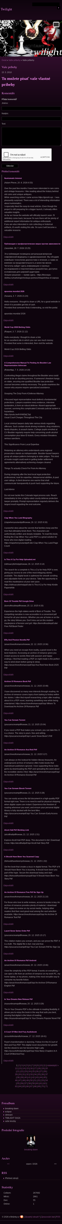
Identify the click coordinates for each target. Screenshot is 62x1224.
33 (31, 1074)
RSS (58, 1217)
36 (43, 1074)
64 (20, 1086)
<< (8, 1164)
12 (16, 1068)
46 (16, 1080)
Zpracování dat (48, 1217)
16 (31, 1068)
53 (43, 1080)
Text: (4, 124)
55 (18, 1083)
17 (35, 1068)
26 (37, 1071)
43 (37, 1077)
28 (45, 1071)
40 (26, 1077)
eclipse (8, 1112)
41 (29, 1077)
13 (20, 1068)
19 (43, 1068)
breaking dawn (12, 1108)
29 (16, 1074)
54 (46, 1080)
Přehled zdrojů (11, 1178)
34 (35, 1074)
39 (22, 1077)
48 (24, 1080)
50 (31, 1080)
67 (31, 1086)
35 (39, 1074)
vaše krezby (10, 1121)
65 (24, 1086)
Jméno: (5, 103)
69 (39, 1086)
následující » (53, 1065)
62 (45, 1083)
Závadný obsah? (32, 1217)
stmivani (9, 1115)
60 (37, 1083)
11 (45, 1065)
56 (22, 1083)
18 (39, 1068)
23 (26, 1071)
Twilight (6, 9)
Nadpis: (5, 113)
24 (29, 1071)
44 (41, 1077)
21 (18, 1071)
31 (24, 1074)
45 (45, 1077)
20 (46, 1068)
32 (27, 1074)
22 (22, 1071)
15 (27, 1068)
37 (46, 1074)
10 (41, 1065)
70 (43, 1086)
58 (29, 1083)
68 (35, 1086)
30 (20, 1074)
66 (27, 1086)
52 (39, 1080)
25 (33, 1071)
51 (35, 1080)
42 (33, 1077)
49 (27, 1080)
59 (33, 1083)
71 (46, 1086)
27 (41, 1071)
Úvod (4, 60)
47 (20, 1080)
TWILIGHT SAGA (12, 1118)
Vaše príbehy (14, 60)
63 (16, 1086)
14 (24, 1068)
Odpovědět (8, 237)
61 (41, 1083)
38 (18, 1077)
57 (26, 1083)
